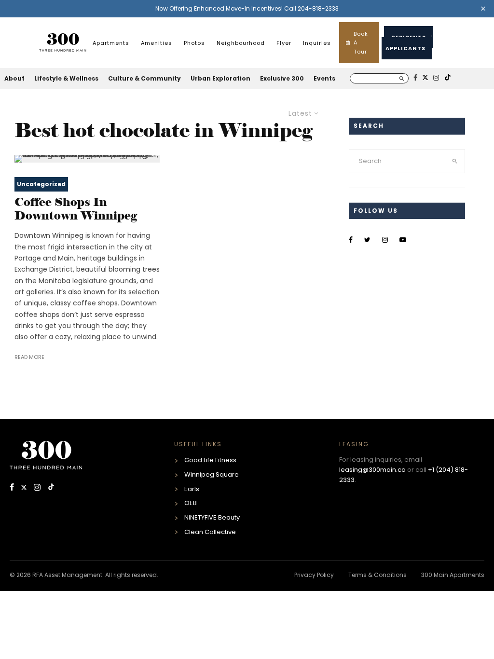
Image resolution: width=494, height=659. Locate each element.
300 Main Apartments (452, 575)
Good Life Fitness (210, 460)
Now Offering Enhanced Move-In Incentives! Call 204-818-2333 (247, 8)
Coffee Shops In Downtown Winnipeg (75, 209)
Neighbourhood (241, 43)
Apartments (111, 43)
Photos (194, 43)
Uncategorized (41, 184)
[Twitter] (25, 488)
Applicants (405, 48)
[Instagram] (38, 488)
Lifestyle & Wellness (66, 78)
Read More (29, 357)
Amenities (156, 43)
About (14, 78)
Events (324, 78)
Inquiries (317, 43)
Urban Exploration (220, 78)
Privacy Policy (314, 575)
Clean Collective (210, 531)
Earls (191, 489)
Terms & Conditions (377, 575)
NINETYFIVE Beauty (212, 517)
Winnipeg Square (211, 474)
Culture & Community (144, 78)
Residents (408, 37)
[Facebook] (13, 488)
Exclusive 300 (282, 78)
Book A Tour (361, 42)
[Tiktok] (51, 488)
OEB (190, 503)
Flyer (283, 43)
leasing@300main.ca (372, 469)
